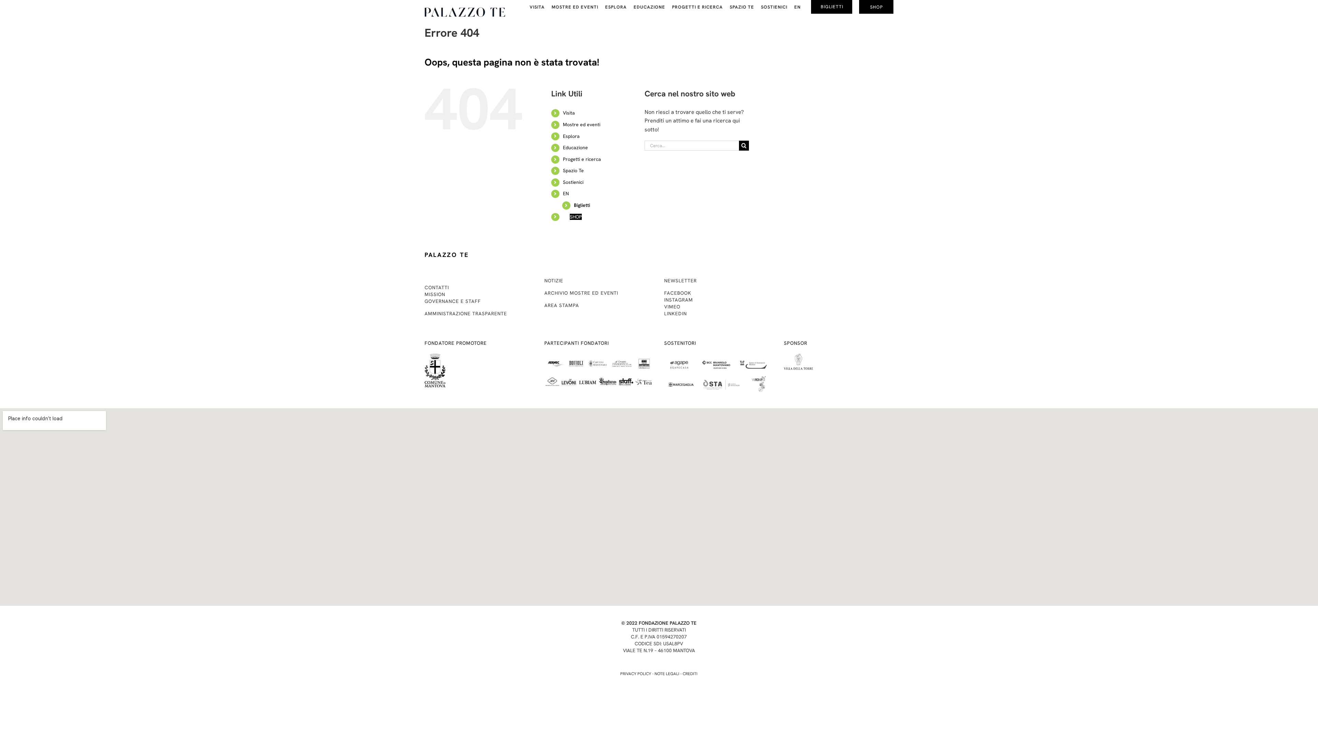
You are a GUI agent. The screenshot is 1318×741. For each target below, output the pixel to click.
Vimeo (672, 307)
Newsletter (680, 281)
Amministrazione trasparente (466, 313)
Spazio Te (573, 170)
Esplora (571, 136)
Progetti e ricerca (582, 159)
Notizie (553, 281)
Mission (435, 294)
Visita (569, 113)
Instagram (678, 300)
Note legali (667, 674)
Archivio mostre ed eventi (581, 293)
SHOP (576, 217)
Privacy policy (635, 674)
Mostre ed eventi (581, 124)
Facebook (677, 293)
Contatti (437, 287)
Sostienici (573, 182)
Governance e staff (453, 301)
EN (566, 193)
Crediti (690, 674)
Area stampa (561, 305)
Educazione (575, 147)
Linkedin (675, 313)
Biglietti (582, 205)
